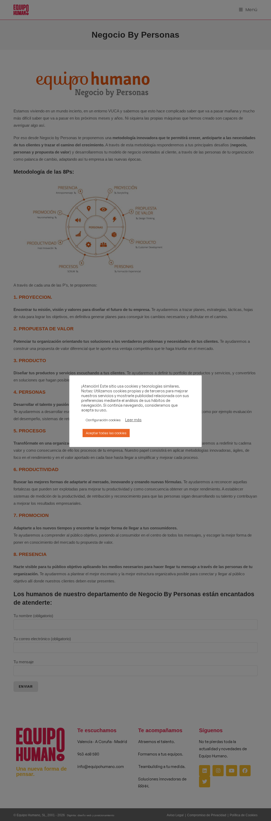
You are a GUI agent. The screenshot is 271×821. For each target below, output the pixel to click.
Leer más (133, 420)
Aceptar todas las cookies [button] (106, 433)
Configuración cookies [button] (103, 420)
